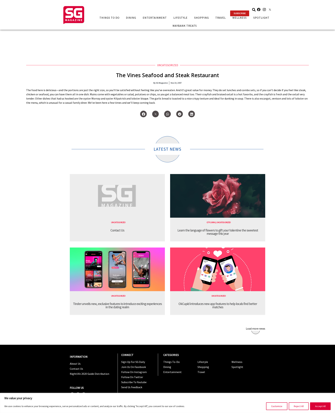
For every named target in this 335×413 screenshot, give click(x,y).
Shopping (201, 17)
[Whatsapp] (167, 114)
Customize (276, 406)
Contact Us (117, 230)
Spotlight (261, 17)
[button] (239, 13)
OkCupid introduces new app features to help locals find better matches (217, 305)
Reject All (299, 406)
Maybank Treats (185, 25)
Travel (220, 17)
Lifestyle (180, 17)
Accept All (320, 406)
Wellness (239, 17)
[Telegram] (179, 114)
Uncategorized (167, 65)
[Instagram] (264, 9)
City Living (211, 222)
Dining (131, 17)
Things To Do (109, 17)
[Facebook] (259, 9)
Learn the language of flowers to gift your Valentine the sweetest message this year (217, 232)
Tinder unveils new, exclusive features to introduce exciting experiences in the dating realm (117, 305)
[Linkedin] (191, 114)
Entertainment (155, 17)
